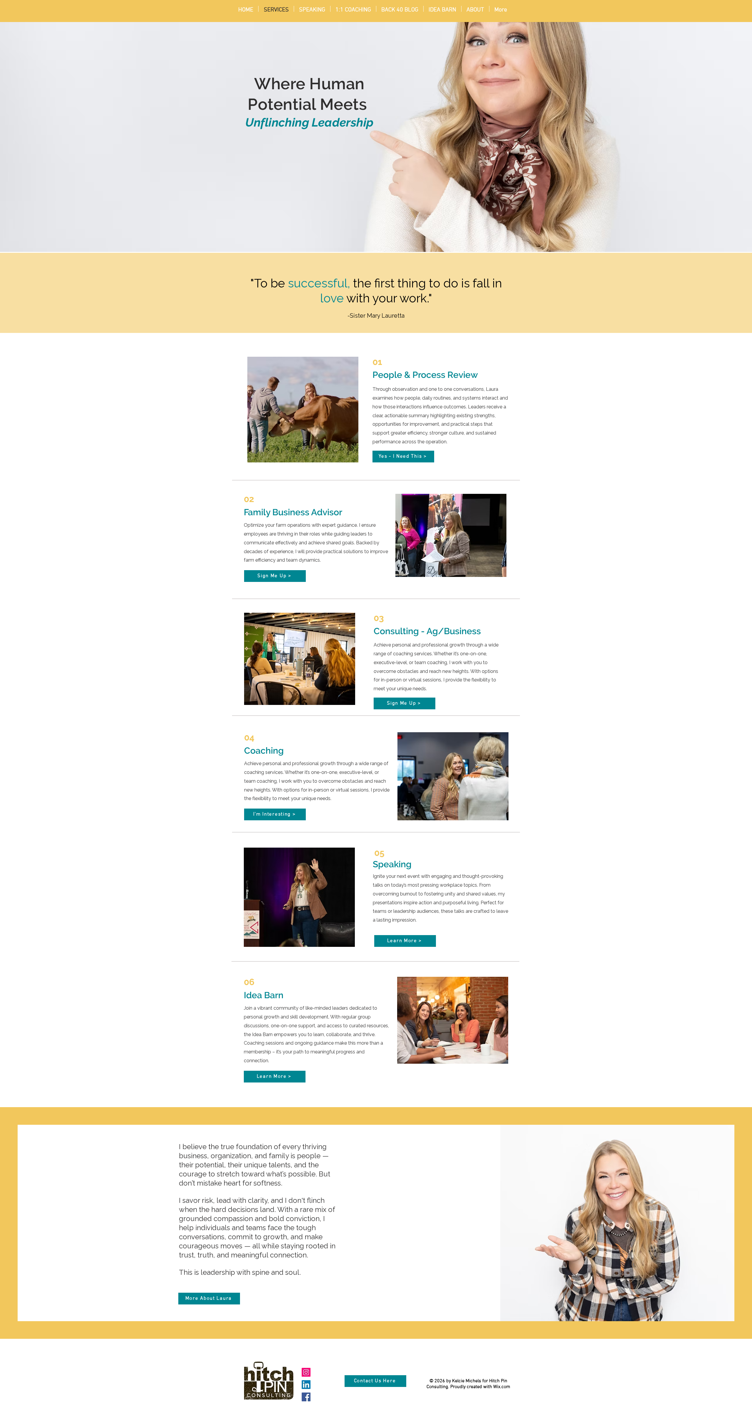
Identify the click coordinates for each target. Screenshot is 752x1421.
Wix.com (501, 1387)
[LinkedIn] (306, 1384)
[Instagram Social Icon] (306, 1372)
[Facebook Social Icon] (306, 1397)
